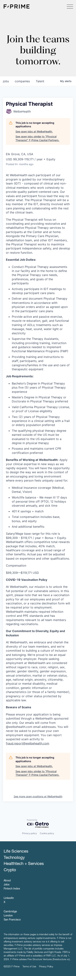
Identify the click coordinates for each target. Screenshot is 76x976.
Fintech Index (12, 889)
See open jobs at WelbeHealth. (34, 131)
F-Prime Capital (17, 6)
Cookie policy (47, 833)
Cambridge (10, 912)
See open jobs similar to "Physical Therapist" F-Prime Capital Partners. (37, 138)
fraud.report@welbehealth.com (27, 743)
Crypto (10, 870)
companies (22, 81)
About (7, 881)
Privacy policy (29, 833)
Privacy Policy (46, 967)
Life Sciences (16, 852)
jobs (6, 81)
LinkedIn (9, 898)
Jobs (6, 885)
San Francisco (12, 920)
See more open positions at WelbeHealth (38, 796)
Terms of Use (29, 967)
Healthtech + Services (24, 864)
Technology (14, 858)
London (8, 916)
